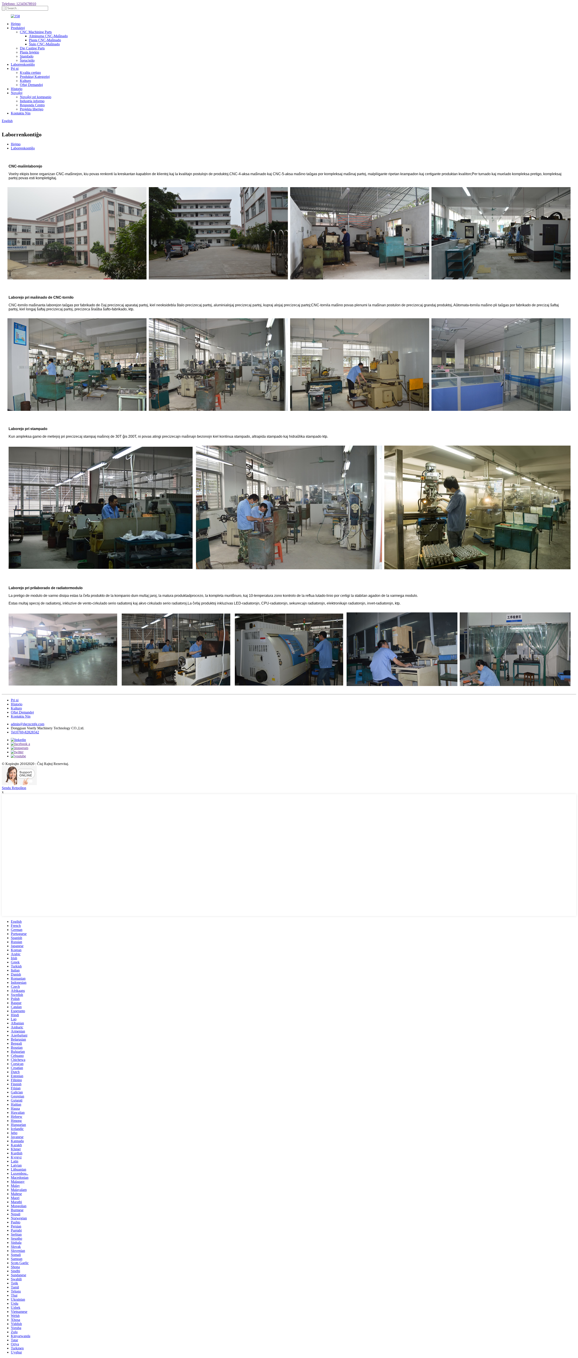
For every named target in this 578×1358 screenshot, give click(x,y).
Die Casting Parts (32, 48)
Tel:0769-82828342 (25, 732)
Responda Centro (32, 105)
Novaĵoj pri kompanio (35, 97)
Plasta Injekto (29, 52)
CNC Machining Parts (36, 32)
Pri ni (15, 68)
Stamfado (26, 56)
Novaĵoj (16, 93)
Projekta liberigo (31, 109)
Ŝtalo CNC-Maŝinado (44, 44)
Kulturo (25, 81)
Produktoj (18, 28)
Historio (16, 89)
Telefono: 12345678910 (19, 4)
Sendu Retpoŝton (14, 788)
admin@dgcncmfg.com (27, 724)
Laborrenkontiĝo (23, 64)
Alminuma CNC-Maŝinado (48, 36)
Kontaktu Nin (20, 113)
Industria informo (32, 101)
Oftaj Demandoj (31, 85)
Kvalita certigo (30, 72)
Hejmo (16, 24)
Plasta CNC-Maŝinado (45, 40)
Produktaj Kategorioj (35, 77)
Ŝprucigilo (27, 60)
